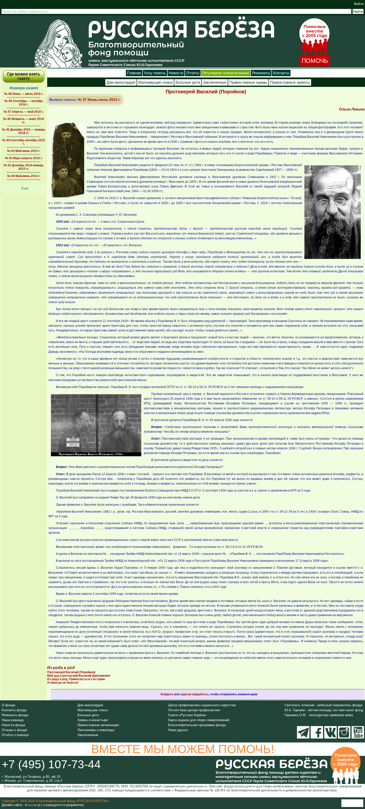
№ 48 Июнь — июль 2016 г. (23, 94)
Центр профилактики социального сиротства (202, 705)
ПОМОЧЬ (315, 60)
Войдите (167, 694)
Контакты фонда (14, 710)
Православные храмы (248, 82)
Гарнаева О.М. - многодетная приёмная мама (319, 715)
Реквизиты (261, 73)
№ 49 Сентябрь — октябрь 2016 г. (23, 102)
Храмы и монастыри (92, 720)
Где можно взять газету (23, 76)
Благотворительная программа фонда (197, 725)
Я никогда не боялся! (62, 682)
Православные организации (98, 725)
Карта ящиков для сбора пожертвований (198, 720)
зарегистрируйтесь (194, 694)
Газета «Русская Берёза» (187, 715)
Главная (134, 73)
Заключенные (214, 82)
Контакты (281, 73)
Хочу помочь (155, 73)
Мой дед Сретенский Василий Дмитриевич (78, 675)
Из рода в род (61, 668)
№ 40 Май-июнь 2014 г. (23, 176)
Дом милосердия (121, 82)
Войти (359, 4)
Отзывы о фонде (14, 730)
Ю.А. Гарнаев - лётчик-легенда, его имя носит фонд (324, 710)
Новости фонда (13, 725)
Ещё (25, 188)
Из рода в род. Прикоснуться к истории (76, 679)
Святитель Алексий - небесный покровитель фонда (323, 705)
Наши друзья (178, 730)
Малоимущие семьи (155, 82)
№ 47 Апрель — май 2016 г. (23, 111)
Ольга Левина (352, 109)
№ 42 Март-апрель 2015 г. (23, 158)
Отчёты (192, 73)
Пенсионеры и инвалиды (95, 730)
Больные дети (188, 82)
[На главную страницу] (58, 43)
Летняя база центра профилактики (194, 710)
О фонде (8, 705)
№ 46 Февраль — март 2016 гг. (23, 120)
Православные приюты (290, 82)
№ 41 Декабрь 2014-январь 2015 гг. (23, 167)
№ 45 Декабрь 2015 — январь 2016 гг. (23, 131)
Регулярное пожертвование (225, 73)
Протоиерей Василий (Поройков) (71, 672)
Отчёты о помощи (15, 735)
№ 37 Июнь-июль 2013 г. (99, 100)
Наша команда (13, 720)
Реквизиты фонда (15, 715)
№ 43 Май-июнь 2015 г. (23, 151)
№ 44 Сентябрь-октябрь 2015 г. (23, 142)
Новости (176, 73)
